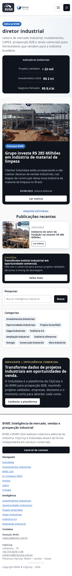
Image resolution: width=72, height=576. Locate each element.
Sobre (5, 485)
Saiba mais (36, 277)
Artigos (6, 480)
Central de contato (36, 450)
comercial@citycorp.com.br (17, 555)
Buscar (61, 298)
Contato (6, 489)
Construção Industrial (32, 342)
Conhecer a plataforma (22, 401)
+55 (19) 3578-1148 (12, 551)
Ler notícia (38, 199)
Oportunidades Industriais (20, 324)
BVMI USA (7, 471)
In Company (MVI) (12, 476)
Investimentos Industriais (20, 319)
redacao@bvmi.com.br (15, 538)
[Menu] (58, 7)
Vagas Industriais (15, 330)
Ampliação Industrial (17, 336)
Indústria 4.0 (37, 330)
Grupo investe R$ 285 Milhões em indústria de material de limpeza (32, 157)
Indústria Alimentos (45, 336)
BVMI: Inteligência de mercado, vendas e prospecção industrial (31, 425)
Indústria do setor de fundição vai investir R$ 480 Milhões (47, 234)
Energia (10, 342)
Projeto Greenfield (50, 324)
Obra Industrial (57, 342)
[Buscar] (66, 7)
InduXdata (8, 462)
